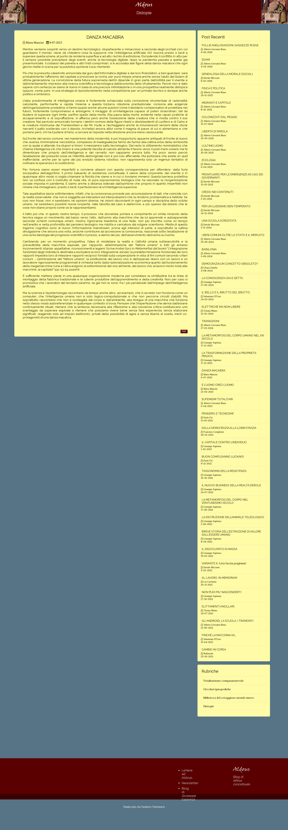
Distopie (208, 706)
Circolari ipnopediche (217, 689)
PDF (184, 331)
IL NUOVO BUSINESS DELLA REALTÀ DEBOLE (231, 485)
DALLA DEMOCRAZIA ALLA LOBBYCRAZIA (229, 428)
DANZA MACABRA (213, 370)
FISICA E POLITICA (213, 88)
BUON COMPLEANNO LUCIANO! (223, 456)
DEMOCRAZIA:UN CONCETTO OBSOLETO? (230, 263)
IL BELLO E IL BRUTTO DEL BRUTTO (226, 292)
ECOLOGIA (209, 160)
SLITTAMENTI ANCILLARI (218, 606)
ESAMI (206, 59)
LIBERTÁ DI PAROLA (215, 131)
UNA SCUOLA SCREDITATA (219, 220)
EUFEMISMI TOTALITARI (217, 399)
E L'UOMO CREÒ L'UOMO (218, 384)
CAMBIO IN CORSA (214, 649)
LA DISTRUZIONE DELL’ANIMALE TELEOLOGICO (233, 517)
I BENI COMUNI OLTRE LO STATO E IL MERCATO (233, 235)
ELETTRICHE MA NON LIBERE (221, 306)
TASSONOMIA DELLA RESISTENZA (224, 471)
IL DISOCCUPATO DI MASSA (219, 549)
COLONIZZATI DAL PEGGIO (219, 117)
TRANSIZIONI (210, 321)
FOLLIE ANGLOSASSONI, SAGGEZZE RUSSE (230, 45)
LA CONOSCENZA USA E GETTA (222, 278)
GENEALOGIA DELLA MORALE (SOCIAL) (227, 74)
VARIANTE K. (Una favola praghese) (224, 563)
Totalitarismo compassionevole (223, 680)
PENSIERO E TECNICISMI (218, 413)
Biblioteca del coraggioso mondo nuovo (228, 697)
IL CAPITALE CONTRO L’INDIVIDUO (224, 442)
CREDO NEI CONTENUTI (217, 192)
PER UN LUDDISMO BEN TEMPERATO (226, 206)
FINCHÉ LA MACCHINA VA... (219, 635)
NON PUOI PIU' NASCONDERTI (221, 592)
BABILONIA (209, 249)
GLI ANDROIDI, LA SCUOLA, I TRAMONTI (227, 620)
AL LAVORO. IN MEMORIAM (219, 577)
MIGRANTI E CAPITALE (216, 102)
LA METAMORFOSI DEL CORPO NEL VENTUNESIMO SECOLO (225, 501)
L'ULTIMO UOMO (212, 145)
